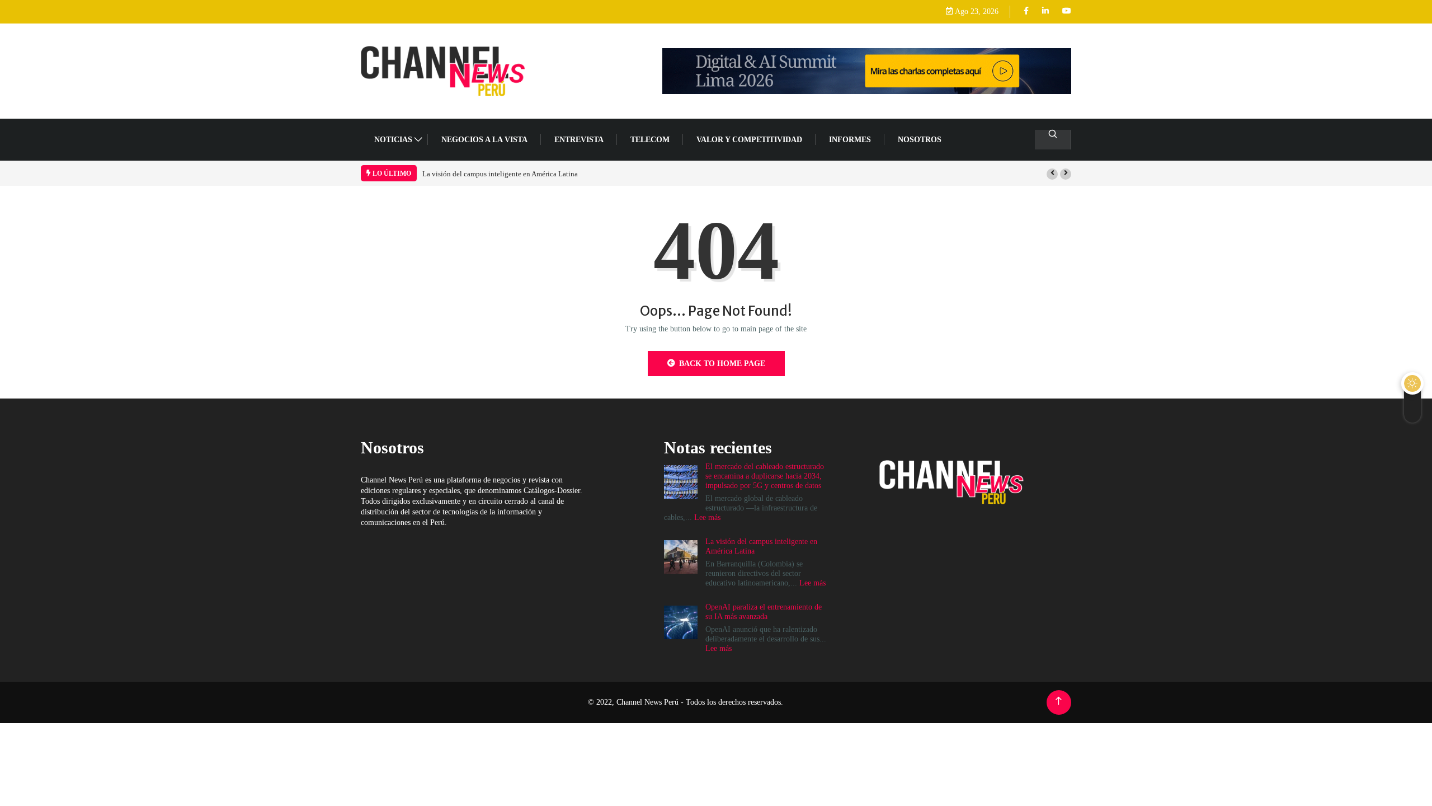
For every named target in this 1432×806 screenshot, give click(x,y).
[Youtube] (1066, 11)
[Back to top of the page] (1058, 701)
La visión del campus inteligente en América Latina (500, 174)
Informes (850, 139)
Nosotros (919, 139)
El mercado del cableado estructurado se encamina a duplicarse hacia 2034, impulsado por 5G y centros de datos (764, 476)
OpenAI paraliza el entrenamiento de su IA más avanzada (763, 612)
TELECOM (650, 139)
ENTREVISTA (579, 139)
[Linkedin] (1045, 11)
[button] (1052, 174)
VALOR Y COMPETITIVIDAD (749, 139)
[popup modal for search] (1053, 139)
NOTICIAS (393, 139)
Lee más (707, 517)
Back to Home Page (722, 363)
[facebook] (1026, 11)
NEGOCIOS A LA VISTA (484, 139)
